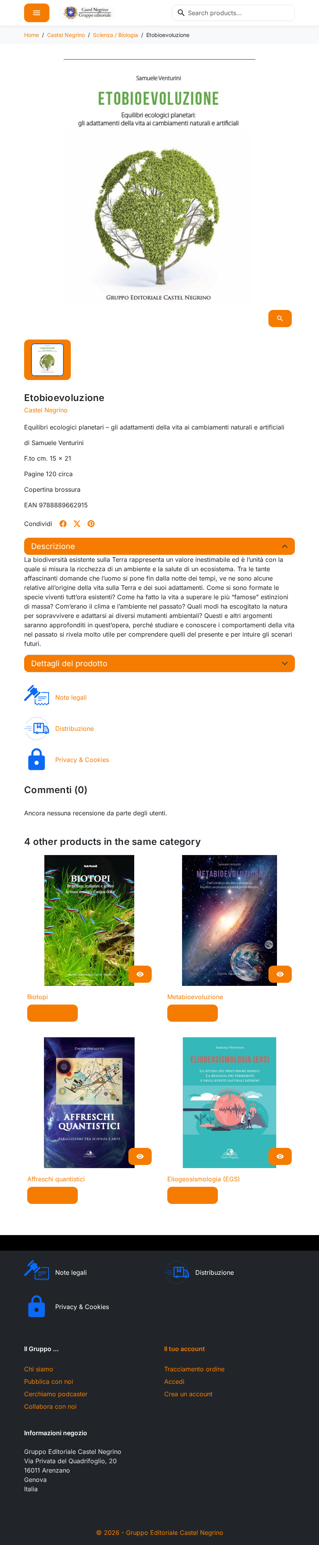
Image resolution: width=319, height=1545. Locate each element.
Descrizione (53, 546)
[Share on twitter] (77, 523)
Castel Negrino (46, 410)
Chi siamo (38, 1369)
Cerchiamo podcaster (56, 1394)
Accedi (174, 1381)
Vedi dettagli (52, 1013)
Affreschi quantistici (56, 1179)
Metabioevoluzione (195, 997)
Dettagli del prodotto (69, 663)
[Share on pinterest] (91, 523)
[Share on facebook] (63, 523)
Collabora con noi (50, 1406)
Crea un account (188, 1394)
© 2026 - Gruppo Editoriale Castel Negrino (159, 1532)
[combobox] (233, 13)
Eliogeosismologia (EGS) (203, 1179)
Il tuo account (184, 1349)
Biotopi (37, 997)
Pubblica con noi (48, 1381)
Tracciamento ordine (194, 1369)
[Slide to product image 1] (47, 360)
